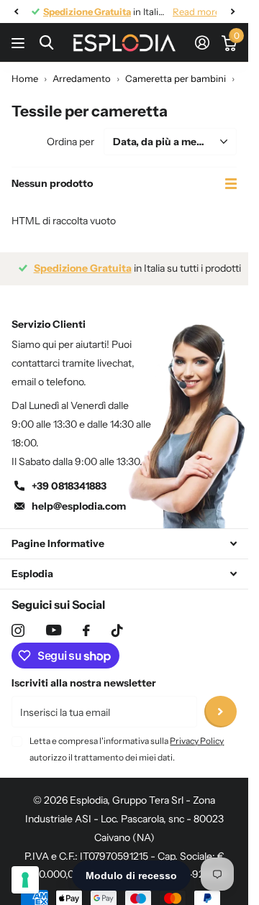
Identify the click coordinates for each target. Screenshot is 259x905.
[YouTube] (53, 630)
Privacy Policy (197, 740)
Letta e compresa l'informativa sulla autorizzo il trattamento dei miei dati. (126, 748)
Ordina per (70, 141)
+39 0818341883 (69, 485)
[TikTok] (117, 630)
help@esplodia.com (79, 506)
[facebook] (86, 630)
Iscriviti (220, 712)
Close (124, 544)
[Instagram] (18, 630)
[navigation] (16, 11)
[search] (46, 43)
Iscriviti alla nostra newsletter (84, 682)
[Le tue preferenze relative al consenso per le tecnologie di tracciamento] (25, 879)
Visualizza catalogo (20, 43)
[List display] (231, 183)
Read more (185, 11)
